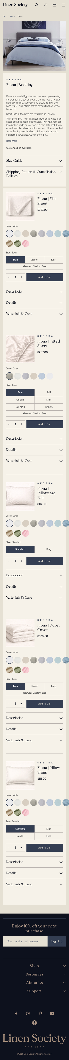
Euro (48, 836)
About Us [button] (34, 982)
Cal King (20, 407)
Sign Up (56, 941)
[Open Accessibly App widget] (34, 1022)
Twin (15, 259)
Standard (20, 549)
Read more (11, 141)
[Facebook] (16, 1013)
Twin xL (49, 407)
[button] (34, 160)
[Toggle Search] (36, 5)
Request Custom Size (34, 266)
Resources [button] (35, 974)
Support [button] (34, 991)
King (53, 259)
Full (49, 392)
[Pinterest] (40, 1013)
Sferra (12, 16)
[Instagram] (27, 1013)
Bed (5, 16)
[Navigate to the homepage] (15, 5)
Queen (34, 259)
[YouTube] (52, 1013)
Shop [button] (34, 966)
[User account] (45, 5)
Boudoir (20, 836)
